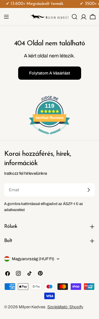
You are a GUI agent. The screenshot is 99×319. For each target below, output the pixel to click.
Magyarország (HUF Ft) (33, 259)
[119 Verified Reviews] (49, 137)
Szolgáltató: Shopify (65, 307)
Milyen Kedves (32, 307)
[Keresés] (74, 16)
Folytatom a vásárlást (49, 73)
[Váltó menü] (6, 16)
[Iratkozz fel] (88, 190)
